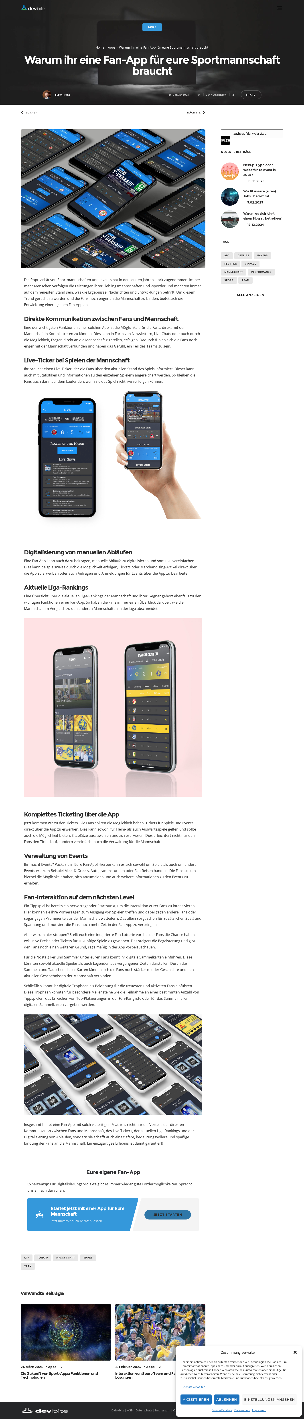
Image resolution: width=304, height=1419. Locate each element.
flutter (230, 263)
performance (261, 272)
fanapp (43, 1257)
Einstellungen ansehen (269, 1399)
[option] (65, 1341)
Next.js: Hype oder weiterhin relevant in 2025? (259, 170)
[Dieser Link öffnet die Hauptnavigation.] (278, 8)
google (250, 263)
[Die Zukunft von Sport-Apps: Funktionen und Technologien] (66, 1332)
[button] (295, 1352)
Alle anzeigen (250, 295)
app (26, 1257)
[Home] (63, 1410)
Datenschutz (242, 1410)
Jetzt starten (167, 1215)
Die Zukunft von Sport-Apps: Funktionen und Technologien (59, 1375)
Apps (112, 47)
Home (100, 47)
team (28, 1266)
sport (88, 1257)
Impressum (259, 1410)
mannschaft (65, 1257)
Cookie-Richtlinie (222, 1410)
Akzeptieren (196, 1399)
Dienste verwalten (194, 1387)
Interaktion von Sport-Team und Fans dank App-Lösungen (156, 1375)
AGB (130, 1410)
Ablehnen (226, 1399)
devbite (243, 255)
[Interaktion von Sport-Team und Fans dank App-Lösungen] (160, 1332)
